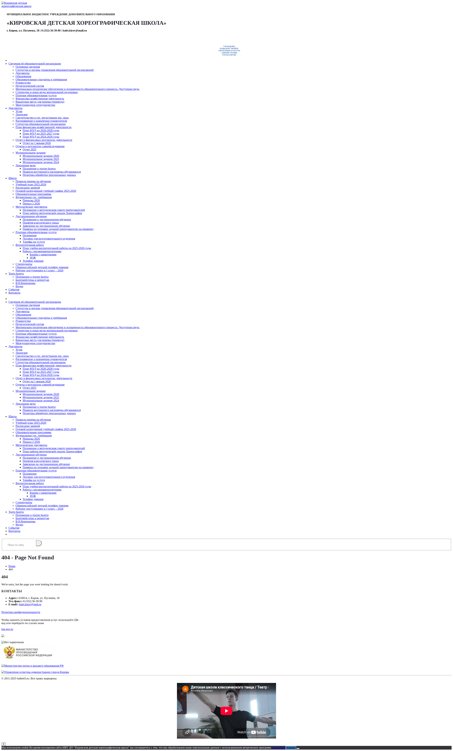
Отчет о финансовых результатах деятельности (44, 139)
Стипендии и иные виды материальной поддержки (47, 92)
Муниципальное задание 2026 (41, 155)
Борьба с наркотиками (43, 254)
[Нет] (298, 748)
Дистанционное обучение (31, 216)
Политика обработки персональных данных (49, 174)
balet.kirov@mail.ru (30, 604)
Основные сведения (28, 66)
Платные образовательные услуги (36, 95)
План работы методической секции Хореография (52, 213)
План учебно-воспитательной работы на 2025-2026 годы (57, 248)
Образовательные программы (33, 194)
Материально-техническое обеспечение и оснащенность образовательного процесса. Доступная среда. (78, 89)
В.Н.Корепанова (25, 283)
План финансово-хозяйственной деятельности (43, 127)
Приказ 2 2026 (31, 203)
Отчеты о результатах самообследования (40, 146)
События (13, 289)
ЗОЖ (33, 257)
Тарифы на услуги (34, 241)
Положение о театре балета (39, 168)
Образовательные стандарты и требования (41, 79)
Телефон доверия (33, 260)
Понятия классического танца (41, 222)
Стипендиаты (24, 264)
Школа (12, 178)
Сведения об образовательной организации (34, 63)
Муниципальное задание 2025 (41, 159)
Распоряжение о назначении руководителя (41, 120)
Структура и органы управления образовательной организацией (55, 69)
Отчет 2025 (29, 149)
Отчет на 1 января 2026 (37, 143)
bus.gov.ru (7, 629)
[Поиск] (39, 543)
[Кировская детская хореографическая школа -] (19, 6)
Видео (19, 286)
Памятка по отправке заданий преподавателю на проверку (58, 229)
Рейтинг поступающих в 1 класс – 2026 (39, 270)
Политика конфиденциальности (20, 612)
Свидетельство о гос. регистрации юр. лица (42, 117)
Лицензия (21, 114)
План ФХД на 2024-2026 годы (41, 136)
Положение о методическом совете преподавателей (54, 209)
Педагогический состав (30, 85)
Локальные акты (26, 165)
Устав (19, 111)
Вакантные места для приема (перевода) (40, 101)
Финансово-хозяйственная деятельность (40, 98)
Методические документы (31, 206)
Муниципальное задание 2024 (41, 162)
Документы (23, 73)
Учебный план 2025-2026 (31, 184)
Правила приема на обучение (33, 181)
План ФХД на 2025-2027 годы (41, 133)
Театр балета (16, 273)
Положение (30, 235)
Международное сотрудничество (35, 104)
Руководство (23, 82)
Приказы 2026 (31, 200)
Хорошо (291, 747)
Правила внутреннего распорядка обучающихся (52, 171)
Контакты (14, 292)
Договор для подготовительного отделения (49, 238)
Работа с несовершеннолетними (42, 251)
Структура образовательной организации (41, 124)
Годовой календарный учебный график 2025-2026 (46, 190)
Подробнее (278, 747)
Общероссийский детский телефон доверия (42, 267)
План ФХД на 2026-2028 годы (41, 130)
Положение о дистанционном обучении (47, 219)
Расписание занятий (28, 187)
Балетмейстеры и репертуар (32, 279)
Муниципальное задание (31, 152)
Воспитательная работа (30, 244)
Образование (23, 76)
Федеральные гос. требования (34, 197)
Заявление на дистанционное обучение (46, 225)
